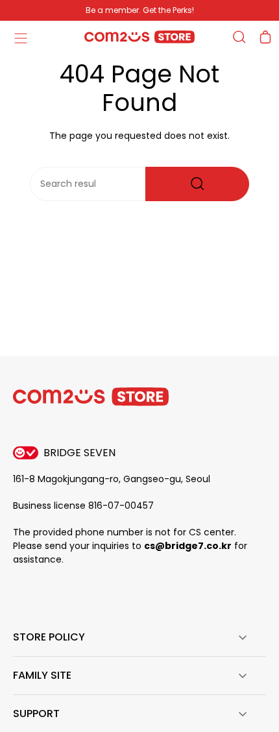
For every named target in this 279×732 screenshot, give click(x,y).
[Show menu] (20, 36)
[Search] (197, 184)
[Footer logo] (91, 396)
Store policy (49, 636)
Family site (42, 675)
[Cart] (265, 37)
